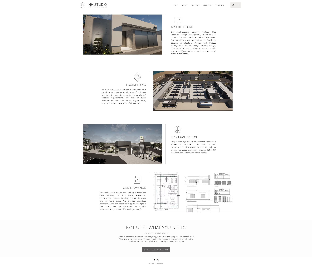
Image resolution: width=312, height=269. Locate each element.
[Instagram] (157, 260)
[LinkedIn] (154, 260)
